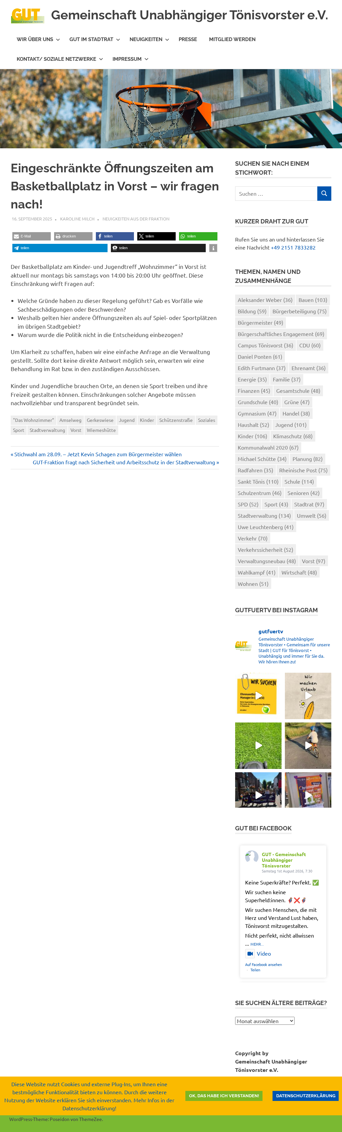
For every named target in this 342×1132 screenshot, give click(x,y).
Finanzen (254, 390)
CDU (310, 345)
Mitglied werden (232, 39)
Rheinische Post (303, 470)
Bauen (313, 299)
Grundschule (258, 401)
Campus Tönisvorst (265, 345)
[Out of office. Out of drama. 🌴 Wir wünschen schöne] (308, 696)
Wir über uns (35, 39)
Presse (188, 39)
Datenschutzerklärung (305, 1095)
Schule (299, 481)
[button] (31, 236)
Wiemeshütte (101, 430)
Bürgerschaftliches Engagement (281, 333)
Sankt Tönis (258, 481)
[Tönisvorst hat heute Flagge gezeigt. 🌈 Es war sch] (308, 795)
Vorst (75, 430)
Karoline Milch (77, 218)
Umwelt (311, 515)
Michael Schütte (262, 458)
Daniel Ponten (260, 356)
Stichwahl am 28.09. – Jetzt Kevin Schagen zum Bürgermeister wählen (98, 454)
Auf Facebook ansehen (263, 964)
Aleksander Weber (265, 299)
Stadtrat (309, 504)
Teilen (255, 969)
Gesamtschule (298, 390)
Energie (252, 379)
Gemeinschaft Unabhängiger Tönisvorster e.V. (189, 14)
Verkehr (253, 538)
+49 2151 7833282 (293, 247)
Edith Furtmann (262, 367)
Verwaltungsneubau (267, 560)
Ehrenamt (309, 367)
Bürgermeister (260, 322)
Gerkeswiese (100, 420)
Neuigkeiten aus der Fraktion (136, 218)
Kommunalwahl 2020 (268, 447)
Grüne (297, 401)
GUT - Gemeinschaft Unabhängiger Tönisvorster (284, 859)
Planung (308, 458)
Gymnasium (257, 413)
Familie (287, 379)
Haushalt (253, 424)
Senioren (304, 492)
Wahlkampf (257, 572)
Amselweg (70, 420)
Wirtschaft (299, 572)
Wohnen (253, 583)
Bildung (252, 311)
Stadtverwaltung (47, 430)
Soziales (206, 420)
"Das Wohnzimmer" (33, 420)
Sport (18, 430)
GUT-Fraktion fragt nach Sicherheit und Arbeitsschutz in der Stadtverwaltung (124, 462)
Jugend (127, 420)
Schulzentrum (260, 492)
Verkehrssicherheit (265, 549)
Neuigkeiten (146, 39)
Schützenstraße (176, 420)
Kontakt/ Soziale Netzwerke (56, 59)
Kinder (147, 420)
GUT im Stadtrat (91, 39)
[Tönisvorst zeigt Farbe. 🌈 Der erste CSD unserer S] (258, 795)
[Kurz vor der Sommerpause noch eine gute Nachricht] (258, 745)
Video (264, 953)
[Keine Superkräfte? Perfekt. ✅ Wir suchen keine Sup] (258, 696)
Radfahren (255, 470)
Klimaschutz (293, 436)
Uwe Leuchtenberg (266, 526)
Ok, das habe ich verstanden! (224, 1095)
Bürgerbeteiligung (300, 311)
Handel (296, 413)
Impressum (127, 59)
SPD (248, 504)
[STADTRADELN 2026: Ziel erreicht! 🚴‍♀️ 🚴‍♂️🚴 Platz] (308, 745)
